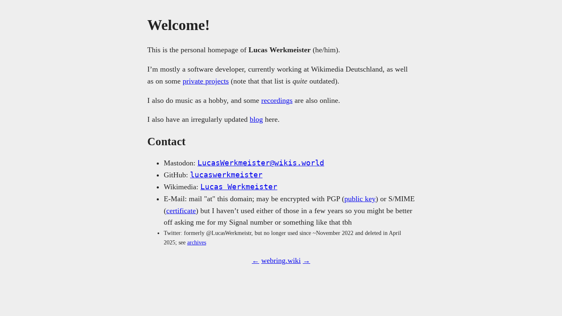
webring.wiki (281, 260)
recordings (277, 100)
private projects (206, 81)
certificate (181, 211)
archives (196, 242)
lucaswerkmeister (226, 174)
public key (360, 199)
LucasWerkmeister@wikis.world (260, 162)
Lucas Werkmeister (238, 186)
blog (256, 119)
